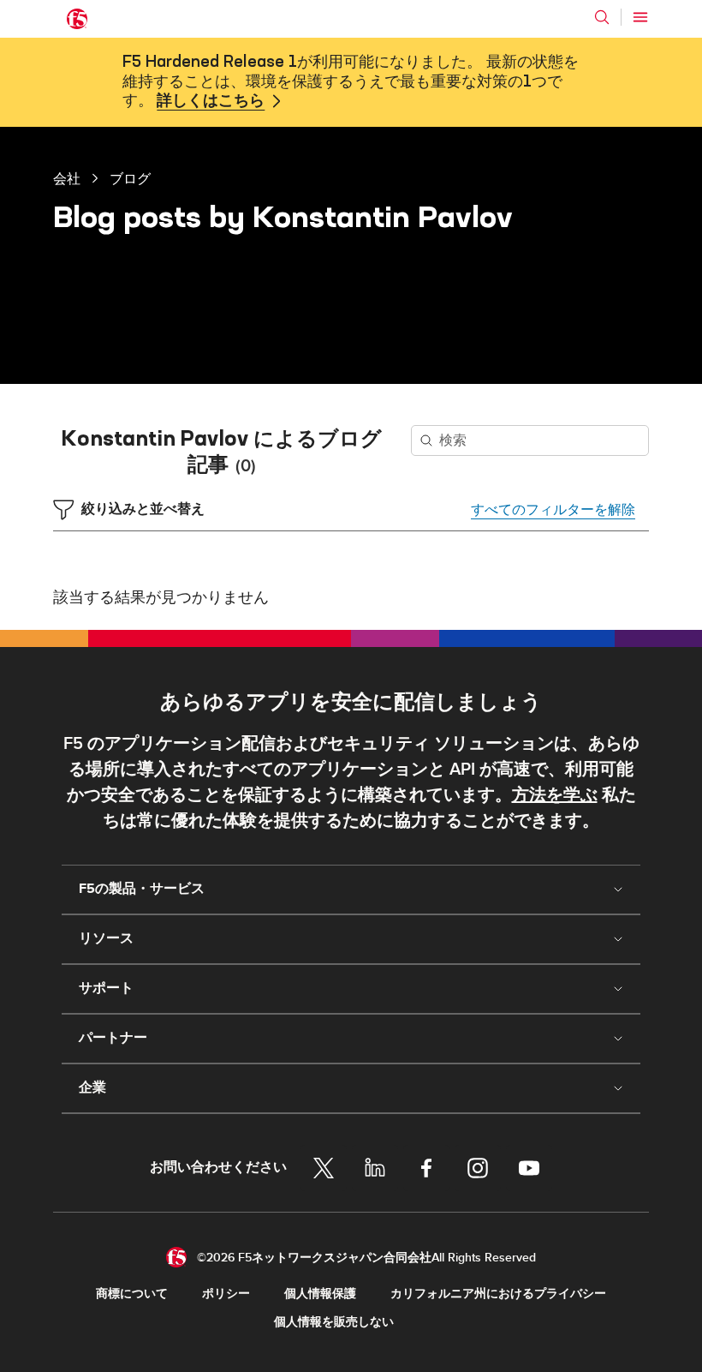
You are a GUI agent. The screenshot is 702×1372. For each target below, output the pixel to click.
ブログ (130, 178)
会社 (66, 178)
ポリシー (226, 1293)
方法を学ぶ (555, 795)
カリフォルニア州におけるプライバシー (498, 1293)
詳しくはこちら (211, 101)
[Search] (601, 17)
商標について (132, 1293)
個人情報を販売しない (334, 1322)
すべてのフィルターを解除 (553, 509)
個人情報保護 (320, 1293)
